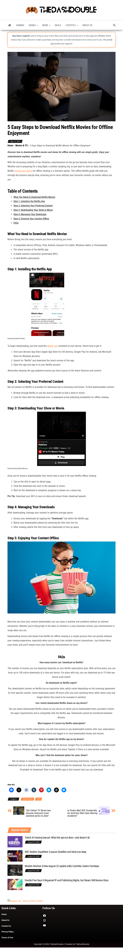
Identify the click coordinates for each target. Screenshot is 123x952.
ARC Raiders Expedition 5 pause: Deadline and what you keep (55, 851)
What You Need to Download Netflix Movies (34, 197)
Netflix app (52, 346)
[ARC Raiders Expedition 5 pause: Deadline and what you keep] (15, 855)
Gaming (20, 25)
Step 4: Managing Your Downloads (30, 214)
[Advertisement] (25, 901)
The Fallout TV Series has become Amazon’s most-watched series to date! (38, 813)
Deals (58, 25)
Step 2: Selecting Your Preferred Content (33, 205)
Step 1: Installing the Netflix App (29, 201)
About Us (87, 25)
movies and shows (23, 170)
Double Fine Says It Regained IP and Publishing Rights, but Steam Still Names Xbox (66, 880)
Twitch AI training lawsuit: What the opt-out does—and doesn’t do (57, 837)
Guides (32, 25)
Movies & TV (21, 145)
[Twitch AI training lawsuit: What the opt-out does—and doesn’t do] (15, 841)
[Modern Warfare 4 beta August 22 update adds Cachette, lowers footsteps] (15, 870)
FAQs (16, 222)
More (45, 25)
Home (10, 145)
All (38, 799)
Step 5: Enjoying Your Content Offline (31, 218)
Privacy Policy (8, 932)
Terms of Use (7, 937)
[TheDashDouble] (9, 25)
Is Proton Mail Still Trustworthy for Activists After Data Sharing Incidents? (82, 813)
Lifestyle (71, 25)
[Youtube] (44, 925)
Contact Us (6, 926)
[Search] (114, 25)
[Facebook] (44, 916)
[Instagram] (44, 921)
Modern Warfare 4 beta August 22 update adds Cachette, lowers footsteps (62, 866)
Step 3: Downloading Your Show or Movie (33, 210)
